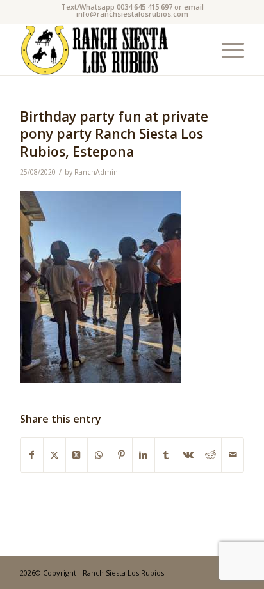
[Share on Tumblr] (166, 454)
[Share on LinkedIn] (143, 454)
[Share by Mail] (232, 454)
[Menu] (226, 49)
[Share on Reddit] (210, 454)
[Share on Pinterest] (121, 454)
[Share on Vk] (188, 454)
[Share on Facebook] (32, 454)
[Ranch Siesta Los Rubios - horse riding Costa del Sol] (109, 49)
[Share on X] (54, 454)
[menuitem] (226, 49)
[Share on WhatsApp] (99, 454)
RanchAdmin (96, 172)
